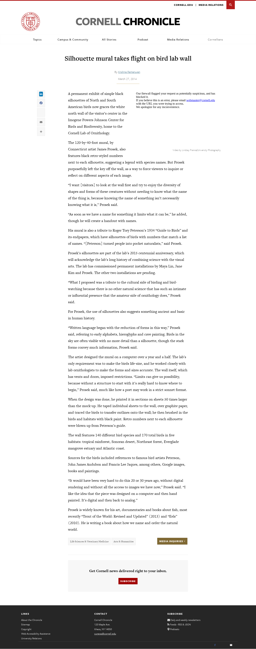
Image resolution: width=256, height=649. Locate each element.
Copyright (26, 629)
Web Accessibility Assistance (35, 633)
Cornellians (215, 39)
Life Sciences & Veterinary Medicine (89, 541)
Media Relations (211, 5)
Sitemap (25, 624)
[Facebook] (215, 645)
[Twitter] (223, 645)
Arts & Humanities (124, 541)
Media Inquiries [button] (171, 541)
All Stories (109, 39)
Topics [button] (37, 39)
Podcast (143, 39)
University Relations (31, 638)
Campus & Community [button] (73, 39)
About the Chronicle (31, 620)
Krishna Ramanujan (129, 72)
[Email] (231, 645)
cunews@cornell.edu (105, 633)
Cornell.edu (183, 5)
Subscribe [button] (128, 581)
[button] (230, 5)
